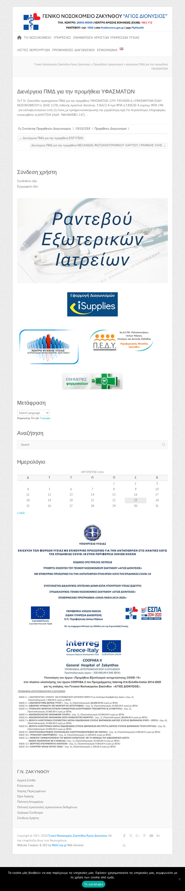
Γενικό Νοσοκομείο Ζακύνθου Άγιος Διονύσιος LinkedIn (158, 836)
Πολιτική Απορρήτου (30, 802)
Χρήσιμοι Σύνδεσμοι (30, 813)
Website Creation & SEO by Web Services (50, 845)
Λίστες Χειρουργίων (33, 50)
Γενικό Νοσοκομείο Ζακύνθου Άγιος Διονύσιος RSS (124, 846)
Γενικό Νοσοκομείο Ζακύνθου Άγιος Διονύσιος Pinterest (144, 836)
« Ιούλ (21, 513)
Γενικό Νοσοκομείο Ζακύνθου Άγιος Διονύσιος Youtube (151, 836)
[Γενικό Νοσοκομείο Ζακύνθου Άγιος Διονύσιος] (92, 14)
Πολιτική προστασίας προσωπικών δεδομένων (47, 807)
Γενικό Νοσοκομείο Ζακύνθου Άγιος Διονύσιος (77, 836)
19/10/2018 (82, 129)
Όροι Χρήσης (25, 796)
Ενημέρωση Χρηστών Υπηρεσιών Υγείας (106, 38)
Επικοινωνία (107, 50)
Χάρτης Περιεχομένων (31, 791)
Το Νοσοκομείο (37, 38)
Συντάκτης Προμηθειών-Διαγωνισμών (46, 129)
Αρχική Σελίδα (26, 780)
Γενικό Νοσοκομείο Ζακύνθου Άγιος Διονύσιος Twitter (130, 836)
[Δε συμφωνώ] (179, 879)
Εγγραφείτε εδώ (27, 186)
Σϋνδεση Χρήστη (28, 818)
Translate (45, 418)
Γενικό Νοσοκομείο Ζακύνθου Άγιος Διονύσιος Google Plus (137, 836)
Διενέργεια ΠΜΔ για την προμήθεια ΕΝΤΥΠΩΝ (51, 138)
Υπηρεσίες (62, 38)
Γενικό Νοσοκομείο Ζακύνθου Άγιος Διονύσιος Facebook (124, 836)
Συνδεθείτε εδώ (27, 181)
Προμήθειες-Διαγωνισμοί (73, 50)
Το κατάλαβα (93, 884)
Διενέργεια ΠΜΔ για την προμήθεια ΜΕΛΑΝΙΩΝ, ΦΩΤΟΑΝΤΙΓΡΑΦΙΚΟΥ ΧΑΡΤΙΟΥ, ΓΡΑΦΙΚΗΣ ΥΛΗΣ (98, 145)
